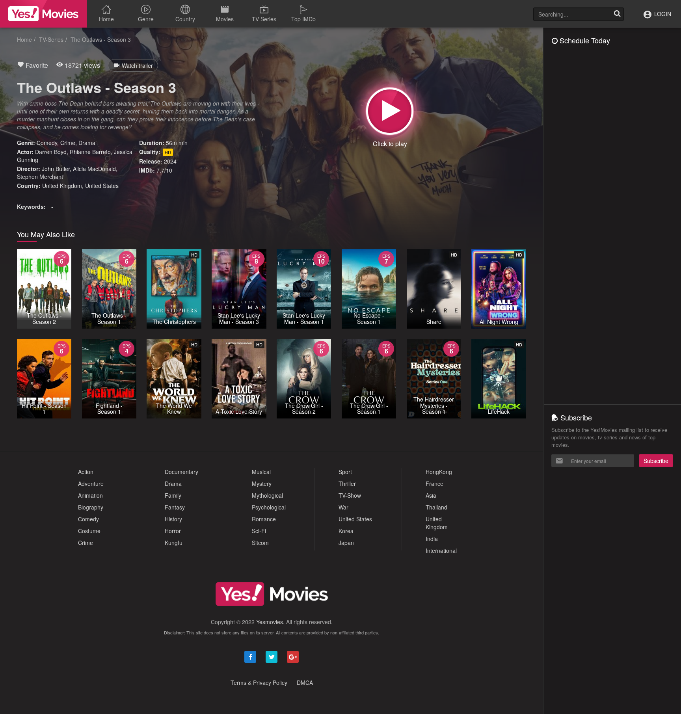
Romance (264, 519)
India (432, 539)
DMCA (305, 682)
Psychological (269, 507)
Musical (261, 472)
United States (102, 186)
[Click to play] (389, 111)
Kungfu (173, 543)
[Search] (617, 14)
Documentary (181, 472)
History (173, 519)
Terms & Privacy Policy (259, 682)
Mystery (262, 483)
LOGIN (662, 14)
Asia (431, 495)
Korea (346, 531)
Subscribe (656, 461)
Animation (90, 495)
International (441, 550)
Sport (345, 472)
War (343, 507)
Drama (86, 143)
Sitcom (260, 543)
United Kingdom (62, 186)
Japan (346, 543)
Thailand (436, 507)
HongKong (439, 472)
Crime (67, 143)
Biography (90, 507)
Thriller (347, 483)
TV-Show (350, 495)
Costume (89, 531)
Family (173, 495)
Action (85, 472)
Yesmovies (269, 622)
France (434, 483)
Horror (173, 531)
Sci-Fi (259, 531)
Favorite (36, 65)
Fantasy (175, 507)
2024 (170, 161)
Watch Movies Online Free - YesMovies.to (43, 13)
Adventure (91, 483)
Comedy (47, 143)
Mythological (267, 495)
